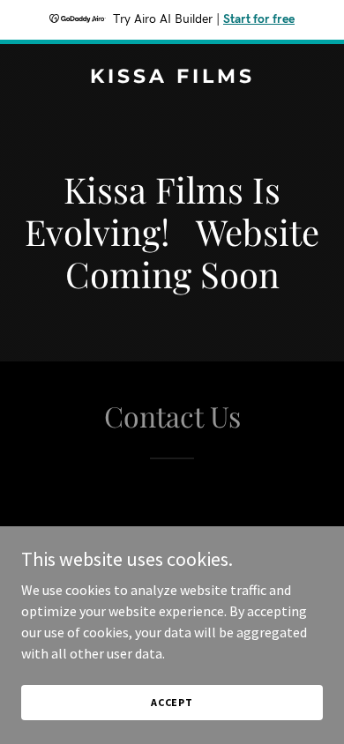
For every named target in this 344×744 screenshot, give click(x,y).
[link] (172, 77)
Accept (172, 702)
